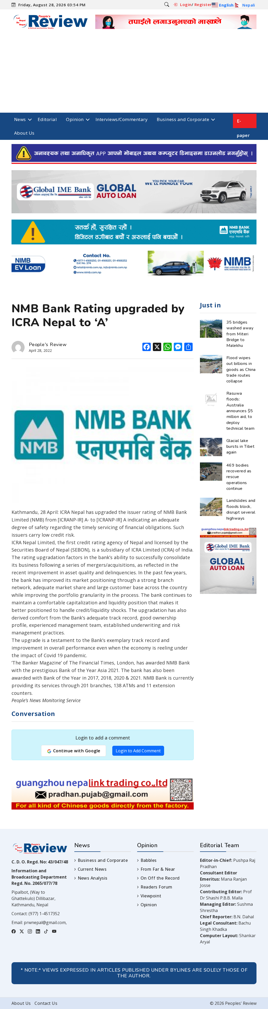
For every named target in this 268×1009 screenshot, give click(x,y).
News (20, 119)
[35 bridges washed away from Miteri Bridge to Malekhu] (211, 328)
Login (185, 4)
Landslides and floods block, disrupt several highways (240, 509)
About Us (24, 133)
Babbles (149, 860)
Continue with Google (76, 751)
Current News (92, 869)
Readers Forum (156, 887)
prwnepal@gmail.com (45, 922)
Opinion (74, 119)
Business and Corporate (183, 119)
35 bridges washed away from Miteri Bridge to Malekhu (239, 334)
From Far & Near (158, 869)
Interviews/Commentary (122, 119)
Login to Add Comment (138, 751)
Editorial (47, 119)
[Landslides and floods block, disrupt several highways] (211, 506)
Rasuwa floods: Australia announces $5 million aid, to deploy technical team (240, 411)
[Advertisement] (134, 73)
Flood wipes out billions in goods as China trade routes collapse (241, 369)
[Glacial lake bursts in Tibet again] (211, 446)
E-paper (243, 123)
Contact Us (46, 1003)
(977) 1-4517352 (44, 913)
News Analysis (93, 878)
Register (203, 4)
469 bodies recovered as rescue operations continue (239, 477)
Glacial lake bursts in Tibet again (240, 446)
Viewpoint (151, 896)
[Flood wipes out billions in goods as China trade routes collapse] (211, 363)
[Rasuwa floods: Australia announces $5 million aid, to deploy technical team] (211, 399)
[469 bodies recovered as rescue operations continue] (211, 471)
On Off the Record (160, 878)
